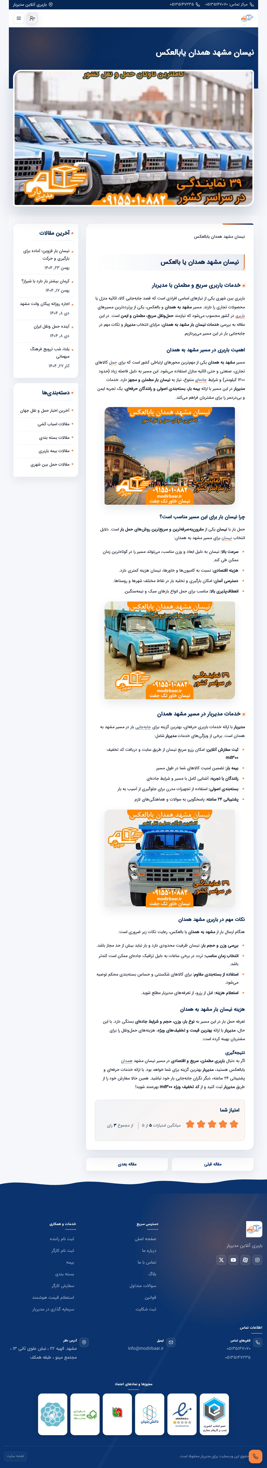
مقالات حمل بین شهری (50, 464)
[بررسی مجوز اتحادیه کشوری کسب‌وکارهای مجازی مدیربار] (214, 1414)
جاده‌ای (201, 380)
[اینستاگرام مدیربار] (257, 1260)
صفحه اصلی (145, 1239)
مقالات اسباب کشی (53, 424)
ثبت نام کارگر (62, 1250)
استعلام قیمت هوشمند (53, 1297)
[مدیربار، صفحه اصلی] (147, 18)
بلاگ (152, 1274)
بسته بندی (64, 1274)
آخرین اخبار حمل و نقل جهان (44, 410)
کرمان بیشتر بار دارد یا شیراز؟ (45, 281)
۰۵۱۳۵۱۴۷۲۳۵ (182, 4)
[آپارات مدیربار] (245, 1260)
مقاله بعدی (127, 1164)
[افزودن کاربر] (32, 18)
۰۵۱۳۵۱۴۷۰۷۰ (239, 1348)
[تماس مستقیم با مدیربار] (255, 1456)
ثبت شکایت (146, 1309)
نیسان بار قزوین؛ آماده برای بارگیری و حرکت (46, 255)
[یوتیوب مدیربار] (233, 1260)
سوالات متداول (143, 1286)
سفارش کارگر (63, 1286)
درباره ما (149, 1250)
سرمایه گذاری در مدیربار (53, 1309)
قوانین (150, 1297)
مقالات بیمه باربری (54, 451)
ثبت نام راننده (62, 1239)
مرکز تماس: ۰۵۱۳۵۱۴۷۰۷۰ (226, 4)
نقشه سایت (15, 1456)
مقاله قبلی (212, 1164)
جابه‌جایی (143, 727)
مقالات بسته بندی (54, 437)
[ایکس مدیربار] (221, 1260)
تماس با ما (147, 1262)
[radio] (190, 1124)
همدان (126, 1061)
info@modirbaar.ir (146, 1348)
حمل (113, 362)
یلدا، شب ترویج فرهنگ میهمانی (49, 353)
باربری (240, 316)
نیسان (227, 538)
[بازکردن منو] (19, 18)
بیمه (70, 1262)
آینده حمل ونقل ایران (51, 326)
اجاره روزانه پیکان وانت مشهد (44, 304)
